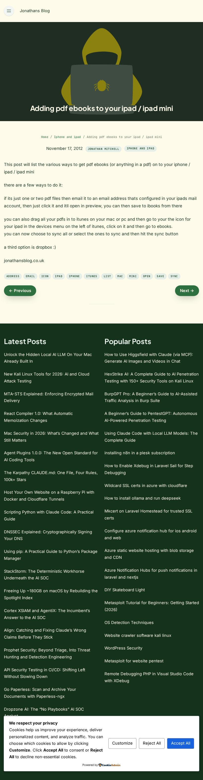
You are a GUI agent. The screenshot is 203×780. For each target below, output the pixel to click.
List (107, 276)
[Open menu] (9, 11)
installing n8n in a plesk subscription (139, 452)
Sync (174, 276)
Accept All (180, 743)
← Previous (20, 290)
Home (44, 137)
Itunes (91, 276)
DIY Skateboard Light (124, 589)
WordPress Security (123, 648)
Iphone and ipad (67, 137)
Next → (187, 290)
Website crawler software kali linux (137, 635)
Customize (122, 743)
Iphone (74, 276)
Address (12, 276)
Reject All (152, 743)
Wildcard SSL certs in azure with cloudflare (145, 485)
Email (30, 276)
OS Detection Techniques (129, 622)
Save (160, 276)
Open (147, 276)
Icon (45, 276)
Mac (120, 276)
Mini (133, 276)
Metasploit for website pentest (133, 660)
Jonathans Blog (35, 10)
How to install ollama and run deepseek (142, 498)
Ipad (58, 276)
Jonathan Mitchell (103, 149)
